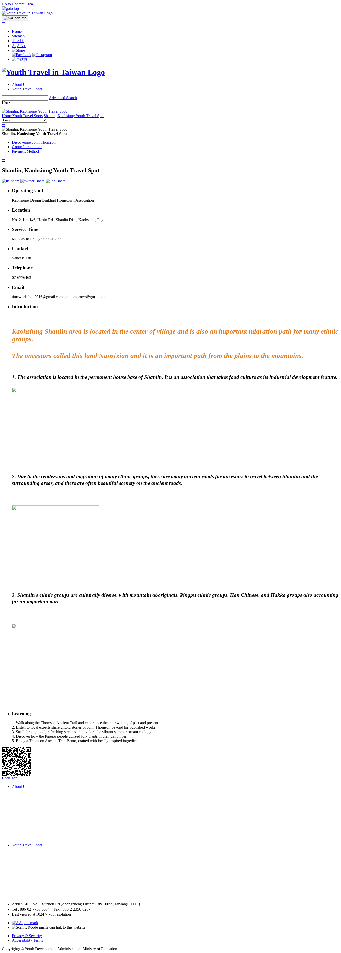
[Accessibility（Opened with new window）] (25, 923)
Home (17, 31)
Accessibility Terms (27, 940)
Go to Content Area (17, 4)
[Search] (22, 59)
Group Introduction (27, 147)
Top (14, 778)
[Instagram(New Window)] (42, 55)
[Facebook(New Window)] (21, 55)
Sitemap (18, 36)
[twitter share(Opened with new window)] (32, 181)
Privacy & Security (27, 936)
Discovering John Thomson (34, 142)
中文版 (18, 41)
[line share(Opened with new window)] (56, 181)
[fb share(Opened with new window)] (10, 181)
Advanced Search (63, 98)
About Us (19, 84)
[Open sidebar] (15, 18)
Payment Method (25, 151)
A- (14, 46)
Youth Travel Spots (27, 89)
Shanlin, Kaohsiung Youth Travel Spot (74, 116)
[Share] (18, 50)
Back (6, 778)
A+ (23, 46)
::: (3, 23)
